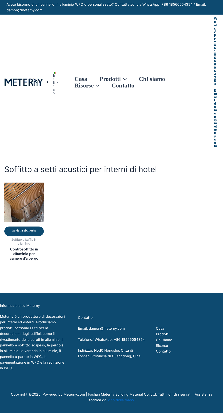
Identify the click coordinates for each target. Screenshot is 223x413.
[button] (57, 82)
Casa (160, 328)
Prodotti (162, 334)
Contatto (163, 351)
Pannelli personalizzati (47, 82)
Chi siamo (164, 340)
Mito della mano (120, 400)
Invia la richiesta (24, 230)
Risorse (162, 345)
